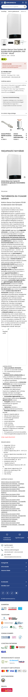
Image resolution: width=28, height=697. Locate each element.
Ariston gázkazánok (13, 11)
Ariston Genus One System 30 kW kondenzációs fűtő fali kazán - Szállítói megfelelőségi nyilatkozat (12, 505)
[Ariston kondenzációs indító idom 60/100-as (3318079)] (19, 124)
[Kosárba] (10, 130)
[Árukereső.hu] (5, 662)
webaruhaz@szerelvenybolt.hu (12, 556)
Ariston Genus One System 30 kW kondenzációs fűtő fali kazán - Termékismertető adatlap (10, 519)
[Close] (25, 63)
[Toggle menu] (2, 2)
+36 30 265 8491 (5, 77)
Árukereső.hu (12, 663)
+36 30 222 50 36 (15, 77)
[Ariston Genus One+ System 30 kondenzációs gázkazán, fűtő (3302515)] (14, 166)
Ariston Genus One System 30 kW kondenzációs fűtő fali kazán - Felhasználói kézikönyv (13, 490)
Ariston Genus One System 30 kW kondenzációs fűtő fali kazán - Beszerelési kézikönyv (13, 496)
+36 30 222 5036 (18, 552)
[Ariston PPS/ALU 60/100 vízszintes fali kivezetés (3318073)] (7, 124)
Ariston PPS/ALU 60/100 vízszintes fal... (6, 135)
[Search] (25, 7)
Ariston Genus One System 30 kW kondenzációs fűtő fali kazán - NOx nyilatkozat (11, 510)
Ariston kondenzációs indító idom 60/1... (19, 135)
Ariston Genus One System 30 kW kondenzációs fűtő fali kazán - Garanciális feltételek (12, 524)
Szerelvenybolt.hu (10, 598)
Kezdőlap (3, 11)
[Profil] (23, 2)
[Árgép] (22, 662)
